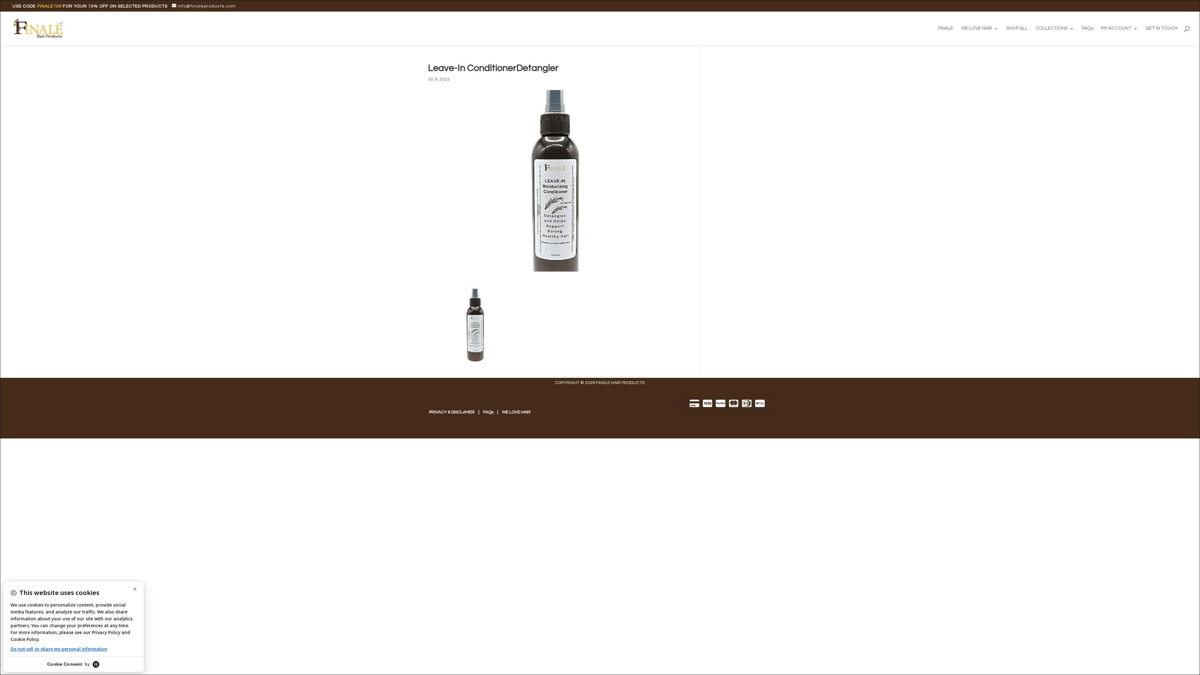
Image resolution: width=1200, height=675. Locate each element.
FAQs (1087, 28)
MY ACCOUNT (1116, 28)
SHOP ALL (1017, 28)
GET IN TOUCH (1162, 28)
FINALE (945, 28)
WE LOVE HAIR (976, 28)
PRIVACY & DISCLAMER (452, 412)
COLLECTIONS (1052, 28)
